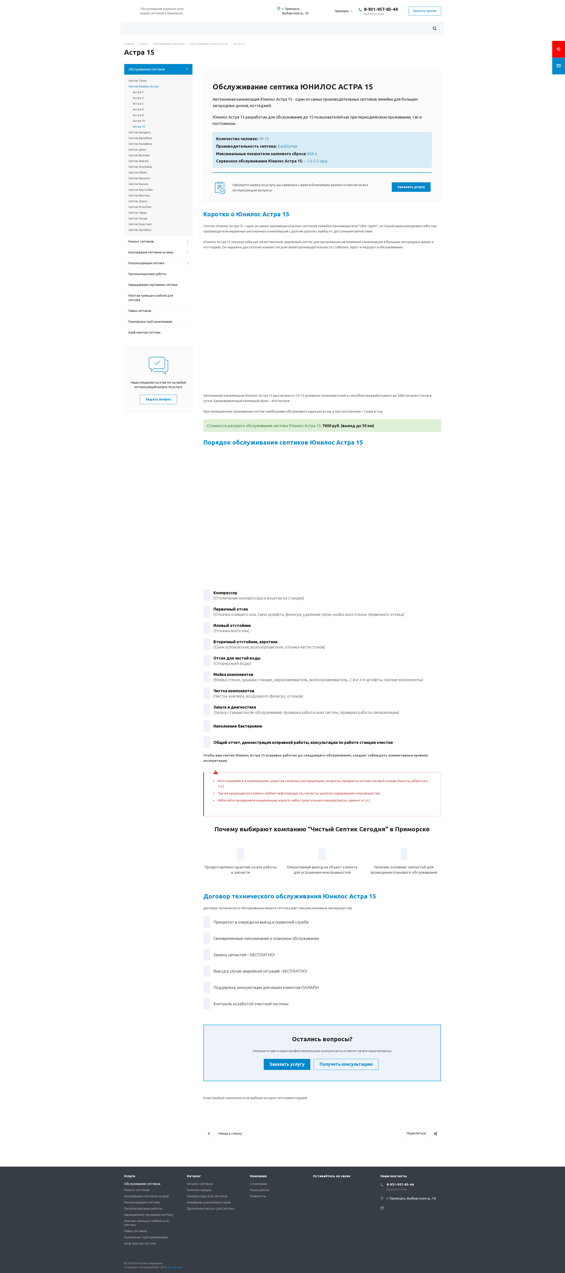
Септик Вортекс (139, 195)
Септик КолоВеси (140, 143)
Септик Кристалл (140, 224)
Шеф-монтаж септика (144, 332)
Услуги (129, 1176)
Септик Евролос (139, 178)
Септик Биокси (138, 183)
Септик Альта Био (140, 189)
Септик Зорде (137, 218)
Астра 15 (139, 126)
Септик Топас (137, 80)
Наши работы (259, 1190)
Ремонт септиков (141, 241)
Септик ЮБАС (137, 172)
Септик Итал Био (139, 206)
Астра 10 (139, 120)
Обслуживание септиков (146, 69)
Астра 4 (138, 97)
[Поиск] (434, 28)
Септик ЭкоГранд (140, 166)
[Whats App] (317, 1186)
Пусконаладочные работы (147, 274)
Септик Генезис (138, 160)
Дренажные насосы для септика (210, 1208)
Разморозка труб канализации (150, 321)
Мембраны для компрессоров (209, 1202)
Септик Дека (137, 149)
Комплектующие (199, 1190)
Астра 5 (138, 103)
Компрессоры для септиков (207, 1196)
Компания (258, 1176)
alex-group (175, 1267)
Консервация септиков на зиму (150, 252)
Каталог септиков (200, 1184)
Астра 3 (138, 92)
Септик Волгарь (139, 155)
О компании (258, 1184)
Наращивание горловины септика (152, 285)
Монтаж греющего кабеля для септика (150, 298)
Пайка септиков (139, 311)
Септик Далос (137, 201)
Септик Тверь (137, 212)
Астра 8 (138, 115)
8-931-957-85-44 (381, 9)
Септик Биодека (139, 132)
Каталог (194, 1176)
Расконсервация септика (146, 263)
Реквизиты (258, 1196)
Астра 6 (138, 109)
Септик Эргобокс (140, 229)
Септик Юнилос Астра (143, 86)
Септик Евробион (140, 138)
